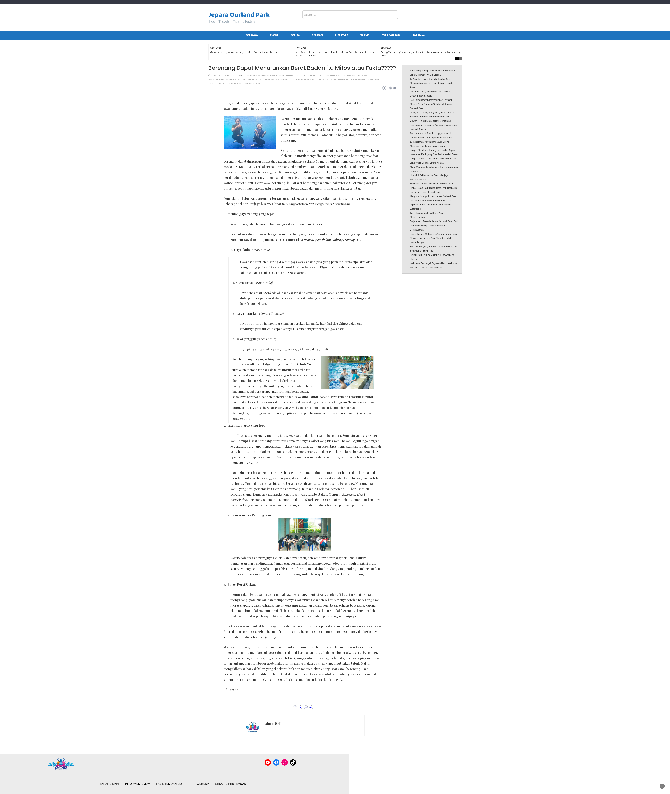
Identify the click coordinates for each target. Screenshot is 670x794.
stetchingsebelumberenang (348, 79)
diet (321, 75)
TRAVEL (365, 35)
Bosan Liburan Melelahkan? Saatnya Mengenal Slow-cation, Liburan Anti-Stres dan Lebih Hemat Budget (433, 238)
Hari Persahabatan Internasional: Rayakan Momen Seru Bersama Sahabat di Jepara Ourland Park (431, 104)
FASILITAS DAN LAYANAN (173, 783)
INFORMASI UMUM (137, 783)
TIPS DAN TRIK (391, 35)
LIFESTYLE (341, 35)
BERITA (295, 35)
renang (323, 79)
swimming (373, 79)
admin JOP (273, 723)
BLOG (227, 75)
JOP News (419, 35)
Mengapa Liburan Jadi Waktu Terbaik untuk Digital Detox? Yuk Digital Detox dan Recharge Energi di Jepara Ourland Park (433, 187)
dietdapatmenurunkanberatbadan (346, 75)
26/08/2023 (216, 75)
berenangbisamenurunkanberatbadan (270, 75)
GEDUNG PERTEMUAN (230, 783)
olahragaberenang (303, 79)
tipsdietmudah (216, 84)
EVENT (274, 35)
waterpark (235, 84)
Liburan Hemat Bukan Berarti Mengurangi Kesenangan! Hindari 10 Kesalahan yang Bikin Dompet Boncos (433, 125)
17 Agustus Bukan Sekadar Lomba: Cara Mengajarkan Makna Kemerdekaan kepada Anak (431, 83)
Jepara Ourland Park (239, 15)
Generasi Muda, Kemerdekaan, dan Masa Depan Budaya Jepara (243, 52)
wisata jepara (252, 84)
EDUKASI (317, 35)
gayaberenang (252, 79)
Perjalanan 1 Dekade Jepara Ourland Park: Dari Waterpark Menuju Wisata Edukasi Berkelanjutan (434, 225)
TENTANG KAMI (108, 783)
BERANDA (251, 35)
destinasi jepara (305, 75)
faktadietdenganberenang (224, 79)
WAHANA (203, 783)
